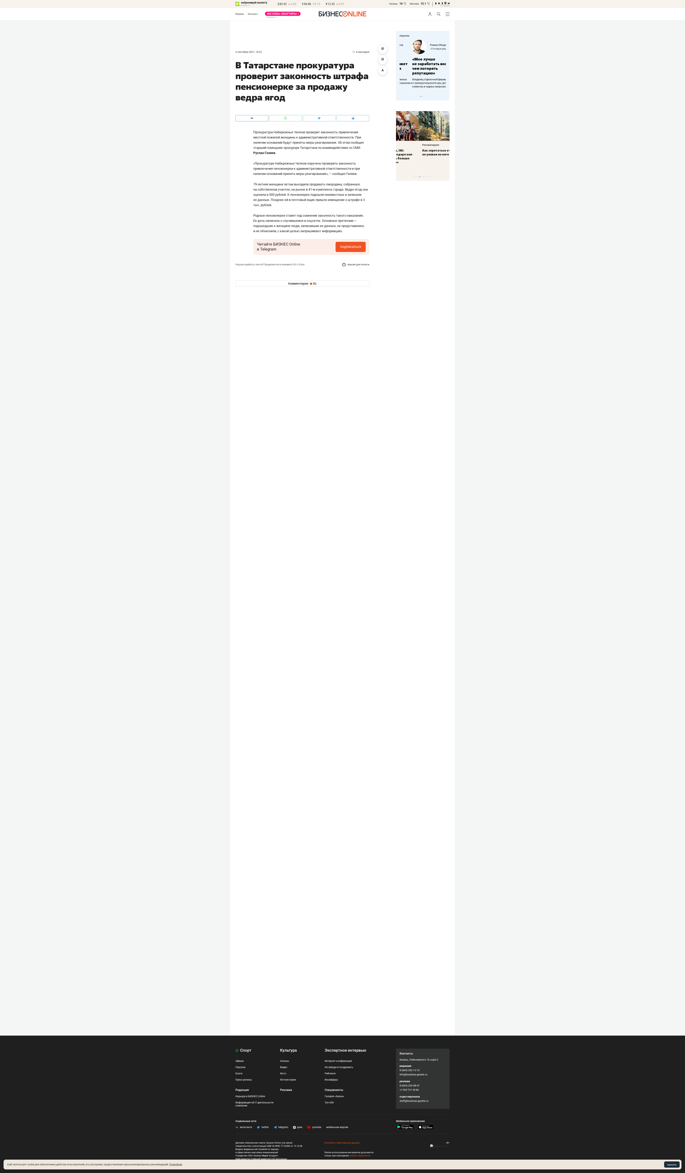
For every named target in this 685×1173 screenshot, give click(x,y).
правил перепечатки (359, 1155)
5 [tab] (421, 176)
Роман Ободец (426, 45)
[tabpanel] (423, 64)
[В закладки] (382, 59)
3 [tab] (424, 96)
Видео (283, 1067)
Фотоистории (288, 1079)
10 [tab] (430, 176)
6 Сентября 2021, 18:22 (248, 52)
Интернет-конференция (338, 1061)
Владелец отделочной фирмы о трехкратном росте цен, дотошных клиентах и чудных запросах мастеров (422, 83)
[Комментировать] (382, 49)
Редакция (242, 1090)
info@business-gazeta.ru (413, 1074)
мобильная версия (337, 1127)
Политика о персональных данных (342, 1143)
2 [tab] (422, 96)
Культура (288, 1050)
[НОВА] (283, 15)
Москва (414, 3)
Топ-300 (329, 1102)
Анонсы (284, 1061)
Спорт (245, 1050)
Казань (393, 3)
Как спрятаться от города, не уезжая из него (420, 152)
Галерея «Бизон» (334, 1096)
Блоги (238, 1073)
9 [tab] (428, 176)
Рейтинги (330, 1073)
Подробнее (175, 1164)
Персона (240, 1067)
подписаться (350, 247)
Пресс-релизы (243, 1079)
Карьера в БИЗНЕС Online (250, 1096)
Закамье (253, 13)
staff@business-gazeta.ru (414, 1100)
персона (404, 35)
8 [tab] (426, 176)
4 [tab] (419, 176)
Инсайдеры (331, 1079)
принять (672, 1164)
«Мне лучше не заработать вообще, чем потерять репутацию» (421, 66)
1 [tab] (420, 96)
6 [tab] (423, 176)
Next (445, 96)
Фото (283, 1073)
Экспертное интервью (345, 1050)
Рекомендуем (408, 144)
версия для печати (358, 264)
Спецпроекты (334, 1090)
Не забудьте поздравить (339, 1067)
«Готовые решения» (429, 48)
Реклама (286, 1090)
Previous (401, 96)
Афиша (239, 1061)
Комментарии (302, 283)
